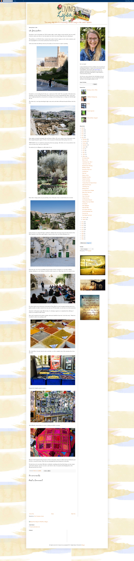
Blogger (83, 545)
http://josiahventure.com (35, 526)
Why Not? (84, 173)
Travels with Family (86, 180)
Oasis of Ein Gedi (85, 196)
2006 (82, 239)
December (85, 139)
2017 (82, 135)
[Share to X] (47, 471)
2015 (82, 221)
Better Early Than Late (86, 192)
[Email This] (44, 471)
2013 (82, 225)
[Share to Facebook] (48, 471)
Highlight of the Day (86, 177)
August (84, 147)
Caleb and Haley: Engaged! (92, 117)
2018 (82, 133)
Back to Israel (85, 160)
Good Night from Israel (87, 215)
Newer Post (31, 513)
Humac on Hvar (85, 175)
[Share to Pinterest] (49, 471)
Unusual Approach (90, 111)
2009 (82, 233)
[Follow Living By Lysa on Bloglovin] (86, 243)
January (84, 219)
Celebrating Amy (85, 186)
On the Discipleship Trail (87, 211)
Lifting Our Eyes (85, 198)
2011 (82, 229)
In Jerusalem (84, 203)
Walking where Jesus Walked (88, 201)
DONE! (88, 103)
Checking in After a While (92, 90)
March (84, 156)
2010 (82, 231)
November (85, 141)
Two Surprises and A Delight (88, 190)
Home (52, 513)
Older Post (73, 513)
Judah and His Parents (86, 184)
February (84, 217)
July (84, 148)
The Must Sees (85, 171)
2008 (82, 235)
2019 (82, 132)
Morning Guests (85, 188)
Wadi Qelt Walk (85, 207)
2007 (82, 237)
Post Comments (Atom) (39, 516)
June (84, 150)
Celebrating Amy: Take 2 (87, 162)
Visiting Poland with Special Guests (89, 182)
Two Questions (85, 194)
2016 (82, 137)
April (84, 154)
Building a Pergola (86, 167)
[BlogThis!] (45, 471)
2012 (82, 227)
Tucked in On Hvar (86, 179)
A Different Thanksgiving (92, 97)
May (84, 152)
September (85, 145)
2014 (82, 223)
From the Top (85, 213)
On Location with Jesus (87, 209)
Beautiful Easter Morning (87, 165)
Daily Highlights (85, 205)
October (84, 143)
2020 (82, 130)
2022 (82, 128)
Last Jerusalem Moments (87, 200)
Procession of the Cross (87, 169)
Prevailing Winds (85, 158)
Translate (89, 250)
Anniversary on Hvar (86, 163)
